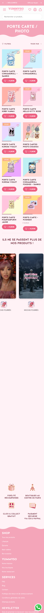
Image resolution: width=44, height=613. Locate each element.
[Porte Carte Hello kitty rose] (32, 96)
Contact (5, 590)
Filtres (8, 44)
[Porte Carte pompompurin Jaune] (11, 204)
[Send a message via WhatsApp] (38, 607)
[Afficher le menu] (4, 9)
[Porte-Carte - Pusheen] (32, 204)
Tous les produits (8, 537)
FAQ (3, 582)
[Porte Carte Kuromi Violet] (11, 131)
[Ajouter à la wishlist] (18, 52)
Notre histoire (7, 563)
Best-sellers (6, 550)
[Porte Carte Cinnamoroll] (32, 58)
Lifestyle (5, 541)
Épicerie (5, 545)
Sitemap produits (8, 602)
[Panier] (40, 9)
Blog (3, 586)
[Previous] (3, 3)
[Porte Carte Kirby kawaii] (11, 96)
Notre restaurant (8, 572)
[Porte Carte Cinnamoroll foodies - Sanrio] (32, 167)
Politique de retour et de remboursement (17, 594)
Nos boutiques (7, 568)
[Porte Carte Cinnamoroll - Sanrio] (11, 58)
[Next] (41, 3)
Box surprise (6, 554)
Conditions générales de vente (13, 598)
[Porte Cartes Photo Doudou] (32, 131)
